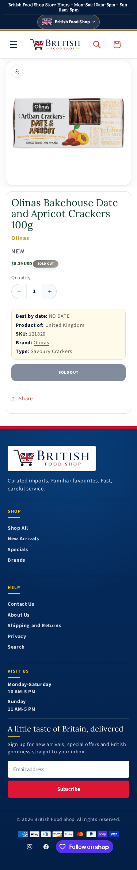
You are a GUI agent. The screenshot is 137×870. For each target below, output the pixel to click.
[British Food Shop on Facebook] (46, 847)
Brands (16, 560)
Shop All (18, 528)
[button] (14, 44)
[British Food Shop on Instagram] (30, 847)
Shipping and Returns (34, 625)
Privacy (17, 636)
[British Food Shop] (52, 458)
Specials (18, 549)
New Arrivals (23, 539)
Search (16, 647)
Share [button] (26, 398)
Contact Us (21, 604)
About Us (19, 615)
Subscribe (68, 789)
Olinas (41, 342)
